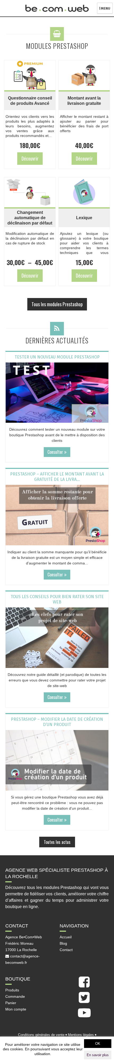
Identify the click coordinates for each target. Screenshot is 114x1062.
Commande (15, 996)
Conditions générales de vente (41, 1035)
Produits (12, 990)
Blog (63, 943)
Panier (10, 1003)
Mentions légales (81, 1035)
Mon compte (15, 1009)
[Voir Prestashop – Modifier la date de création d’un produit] (57, 760)
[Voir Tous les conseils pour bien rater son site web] (57, 637)
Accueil (66, 937)
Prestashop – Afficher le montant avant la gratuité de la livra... (57, 477)
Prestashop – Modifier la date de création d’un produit (57, 722)
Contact (66, 950)
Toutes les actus (57, 842)
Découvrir (29, 158)
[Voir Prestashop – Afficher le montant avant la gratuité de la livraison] (57, 515)
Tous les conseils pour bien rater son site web (57, 599)
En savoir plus (98, 1055)
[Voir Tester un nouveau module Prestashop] (57, 392)
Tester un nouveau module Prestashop (57, 357)
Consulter (55, 452)
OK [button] (97, 1044)
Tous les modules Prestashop (57, 304)
